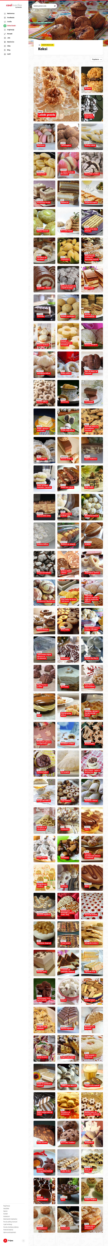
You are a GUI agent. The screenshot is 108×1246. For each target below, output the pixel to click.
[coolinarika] (14, 5)
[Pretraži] (54, 5)
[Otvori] (23, 1240)
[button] (14, 33)
